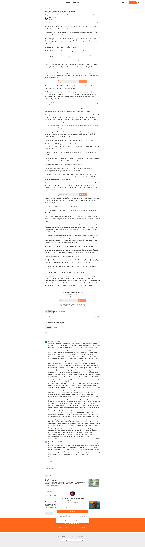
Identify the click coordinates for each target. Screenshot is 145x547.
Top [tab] (47, 475)
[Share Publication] (126, 2)
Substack (65, 544)
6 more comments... (50, 468)
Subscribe (132, 2)
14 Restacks (63, 311)
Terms (76, 536)
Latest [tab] (50, 475)
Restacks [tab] (55, 327)
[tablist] (51, 327)
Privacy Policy (84, 516)
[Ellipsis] (99, 341)
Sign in (140, 2)
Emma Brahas (52, 441)
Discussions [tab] (56, 475)
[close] (87, 492)
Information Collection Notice (72, 516)
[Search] (123, 2)
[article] (72, 484)
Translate (48, 8)
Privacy (72, 536)
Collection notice (83, 536)
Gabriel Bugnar (52, 341)
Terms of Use (80, 515)
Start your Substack (68, 540)
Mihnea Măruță (52, 17)
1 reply (51, 461)
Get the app (80, 540)
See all (48, 513)
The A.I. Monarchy (51, 480)
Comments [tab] (48, 327)
